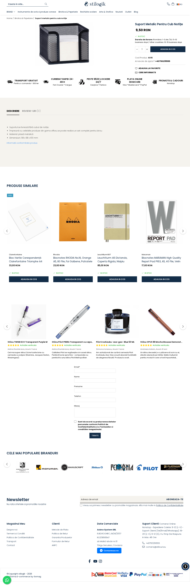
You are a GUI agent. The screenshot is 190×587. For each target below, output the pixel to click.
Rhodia (56, 254)
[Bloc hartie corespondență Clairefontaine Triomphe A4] (29, 221)
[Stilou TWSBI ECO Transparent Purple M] (29, 321)
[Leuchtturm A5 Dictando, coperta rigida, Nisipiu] (117, 221)
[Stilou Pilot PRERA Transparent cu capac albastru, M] (73, 321)
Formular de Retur (61, 541)
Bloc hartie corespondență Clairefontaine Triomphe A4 (25, 259)
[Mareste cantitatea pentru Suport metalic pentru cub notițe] (147, 49)
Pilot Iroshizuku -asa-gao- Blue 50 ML (115, 342)
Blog (136, 11)
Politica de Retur (60, 533)
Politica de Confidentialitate (169, 505)
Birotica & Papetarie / (25, 18)
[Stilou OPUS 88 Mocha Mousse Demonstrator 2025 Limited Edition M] (161, 321)
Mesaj (77, 406)
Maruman (146, 254)
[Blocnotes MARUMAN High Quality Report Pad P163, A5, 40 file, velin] (161, 221)
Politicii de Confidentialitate (93, 425)
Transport (11, 541)
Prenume (78, 386)
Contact (11, 545)
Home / (10, 18)
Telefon (77, 396)
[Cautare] (45, 4)
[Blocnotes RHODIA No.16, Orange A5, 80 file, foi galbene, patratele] (73, 221)
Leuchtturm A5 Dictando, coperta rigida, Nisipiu (112, 259)
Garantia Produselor (62, 537)
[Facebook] (89, 561)
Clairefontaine (15, 254)
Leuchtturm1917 (104, 254)
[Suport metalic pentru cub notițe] (64, 44)
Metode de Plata (60, 529)
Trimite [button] (95, 435)
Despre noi (12, 529)
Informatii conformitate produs (22, 143)
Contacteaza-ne (111, 550)
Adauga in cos (167, 49)
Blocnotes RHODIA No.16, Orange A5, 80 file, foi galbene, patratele (72, 259)
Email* (77, 367)
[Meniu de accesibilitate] (185, 566)
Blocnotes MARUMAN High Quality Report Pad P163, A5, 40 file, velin (161, 259)
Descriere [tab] (13, 111)
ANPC (54, 545)
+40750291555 (152, 543)
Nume (77, 376)
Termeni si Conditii (16, 533)
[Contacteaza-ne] (168, 4)
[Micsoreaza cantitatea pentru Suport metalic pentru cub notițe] (137, 49)
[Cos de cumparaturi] (172, 4)
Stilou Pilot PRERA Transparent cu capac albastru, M (78, 342)
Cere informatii (147, 72)
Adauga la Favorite (149, 68)
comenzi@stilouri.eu (155, 547)
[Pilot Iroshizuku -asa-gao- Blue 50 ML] (117, 321)
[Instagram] (100, 561)
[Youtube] (95, 561)
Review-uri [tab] (31, 111)
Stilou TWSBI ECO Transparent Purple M (27, 342)
